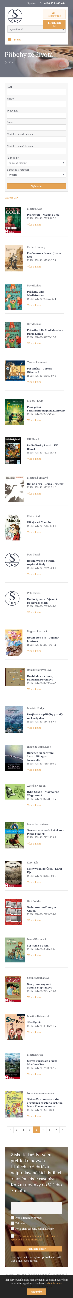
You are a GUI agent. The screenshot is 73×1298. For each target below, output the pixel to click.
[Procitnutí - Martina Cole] (15, 220)
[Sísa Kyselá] (15, 1027)
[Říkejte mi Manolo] (15, 527)
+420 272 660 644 (55, 3)
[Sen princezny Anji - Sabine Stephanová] (15, 989)
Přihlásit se (56, 24)
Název (10, 98)
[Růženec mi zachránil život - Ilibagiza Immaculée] (15, 758)
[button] (64, 115)
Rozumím (36, 1291)
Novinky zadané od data (20, 134)
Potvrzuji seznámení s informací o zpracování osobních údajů (34, 1237)
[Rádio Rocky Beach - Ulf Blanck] (15, 450)
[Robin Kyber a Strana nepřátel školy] (15, 560)
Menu (17, 39)
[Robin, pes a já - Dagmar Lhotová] (15, 643)
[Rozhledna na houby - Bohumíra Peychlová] (15, 677)
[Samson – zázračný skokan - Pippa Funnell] (15, 835)
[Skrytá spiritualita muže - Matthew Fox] (15, 1066)
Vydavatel (12, 110)
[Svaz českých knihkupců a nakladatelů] (16, 16)
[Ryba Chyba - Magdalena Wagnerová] (15, 792)
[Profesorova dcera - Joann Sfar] (15, 258)
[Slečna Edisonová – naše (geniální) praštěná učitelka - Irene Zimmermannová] (15, 1104)
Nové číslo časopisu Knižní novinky (34, 1228)
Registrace (54, 15)
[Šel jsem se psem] (15, 950)
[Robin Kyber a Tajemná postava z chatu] (15, 598)
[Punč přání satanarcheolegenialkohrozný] (15, 412)
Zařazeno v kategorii (18, 169)
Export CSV (12, 197)
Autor (10, 122)
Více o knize (34, 224)
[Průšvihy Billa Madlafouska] (15, 297)
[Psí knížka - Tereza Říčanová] (15, 370)
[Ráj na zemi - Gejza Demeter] (15, 489)
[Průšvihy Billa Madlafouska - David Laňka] (15, 335)
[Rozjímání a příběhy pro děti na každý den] (15, 719)
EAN (9, 87)
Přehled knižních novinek (28, 1217)
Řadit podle (13, 158)
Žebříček (20, 1223)
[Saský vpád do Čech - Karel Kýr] (15, 874)
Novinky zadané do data (20, 146)
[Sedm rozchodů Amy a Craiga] (15, 912)
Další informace (53, 1283)
